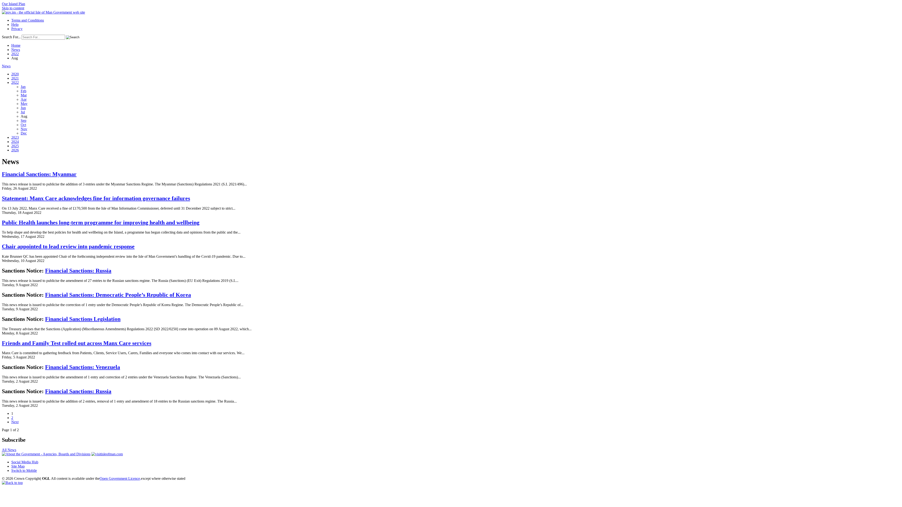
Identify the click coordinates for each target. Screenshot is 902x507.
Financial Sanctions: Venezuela (82, 367)
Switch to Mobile (24, 470)
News (15, 50)
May (24, 104)
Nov (24, 129)
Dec (24, 133)
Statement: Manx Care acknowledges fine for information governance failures (96, 198)
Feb (23, 91)
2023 (15, 137)
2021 (15, 78)
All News (9, 450)
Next (15, 422)
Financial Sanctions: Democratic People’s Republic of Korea (118, 295)
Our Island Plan (13, 4)
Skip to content (13, 8)
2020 (15, 74)
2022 (15, 54)
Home (15, 45)
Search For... (11, 37)
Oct (23, 125)
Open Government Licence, (120, 478)
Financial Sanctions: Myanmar (39, 174)
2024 (15, 142)
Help (15, 25)
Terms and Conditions (27, 20)
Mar (24, 95)
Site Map (18, 466)
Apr (24, 99)
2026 (15, 150)
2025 (15, 146)
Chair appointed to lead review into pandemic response (68, 246)
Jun (23, 108)
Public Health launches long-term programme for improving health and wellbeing (100, 222)
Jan (23, 87)
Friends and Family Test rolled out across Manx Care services (76, 343)
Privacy (17, 29)
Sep (23, 121)
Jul (23, 112)
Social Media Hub (24, 462)
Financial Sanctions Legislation (83, 319)
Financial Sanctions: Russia (78, 271)
